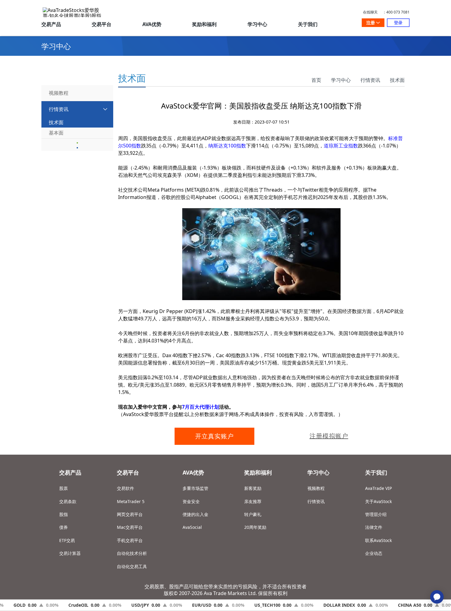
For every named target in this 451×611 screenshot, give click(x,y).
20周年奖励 (255, 527)
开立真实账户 (214, 436)
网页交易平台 (130, 514)
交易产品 (51, 24)
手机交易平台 (130, 540)
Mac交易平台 (130, 527)
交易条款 (67, 501)
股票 (63, 488)
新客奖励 (252, 488)
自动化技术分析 (132, 553)
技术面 (397, 80)
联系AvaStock (378, 540)
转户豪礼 (252, 514)
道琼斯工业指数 (341, 145)
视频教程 (316, 488)
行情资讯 (370, 80)
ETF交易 (67, 540)
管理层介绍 (376, 514)
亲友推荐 (252, 501)
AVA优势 (151, 24)
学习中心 (257, 24)
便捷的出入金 (195, 514)
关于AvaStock (378, 501)
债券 (63, 527)
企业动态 (373, 553)
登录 (398, 22)
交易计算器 (70, 553)
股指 (63, 514)
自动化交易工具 (132, 566)
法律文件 (373, 527)
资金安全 (191, 501)
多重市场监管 (195, 488)
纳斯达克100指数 (227, 145)
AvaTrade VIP (378, 488)
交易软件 (125, 488)
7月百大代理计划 (200, 406)
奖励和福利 (204, 24)
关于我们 (308, 24)
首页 (316, 80)
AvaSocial (192, 527)
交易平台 (101, 24)
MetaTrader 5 (131, 501)
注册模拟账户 (329, 436)
